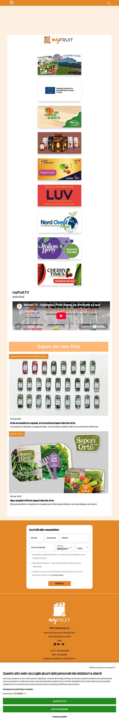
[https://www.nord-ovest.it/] (59, 224)
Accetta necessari (59, 709)
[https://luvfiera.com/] (59, 198)
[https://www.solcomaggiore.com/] (59, 93)
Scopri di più (18, 296)
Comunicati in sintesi (21, 356)
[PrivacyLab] (19, 693)
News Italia (40, 356)
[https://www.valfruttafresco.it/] (59, 119)
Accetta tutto (59, 701)
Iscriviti (59, 583)
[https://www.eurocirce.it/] (59, 66)
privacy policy (58, 575)
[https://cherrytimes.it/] (59, 277)
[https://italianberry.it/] (59, 250)
